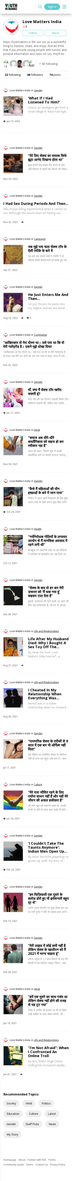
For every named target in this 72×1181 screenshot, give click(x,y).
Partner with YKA (37, 1160)
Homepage (10, 1160)
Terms (30, 1164)
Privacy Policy (57, 1164)
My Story (12, 1134)
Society (11, 1103)
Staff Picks (32, 1124)
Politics (46, 1103)
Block (55, 33)
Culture (33, 1114)
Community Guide (13, 1164)
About (22, 1160)
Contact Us (41, 1164)
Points (51, 1160)
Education (13, 1114)
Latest (52, 1114)
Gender (11, 1124)
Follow (33, 33)
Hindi (29, 1103)
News (52, 1124)
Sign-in (52, 7)
